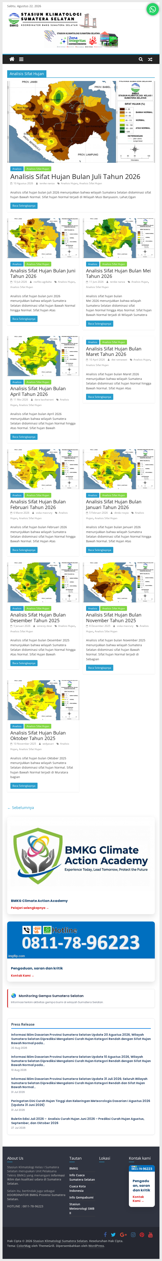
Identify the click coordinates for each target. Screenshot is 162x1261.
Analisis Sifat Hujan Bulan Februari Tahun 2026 (38, 504)
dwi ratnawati (119, 359)
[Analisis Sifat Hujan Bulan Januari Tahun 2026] (119, 469)
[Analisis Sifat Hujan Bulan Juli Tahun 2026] (81, 122)
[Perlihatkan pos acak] (150, 59)
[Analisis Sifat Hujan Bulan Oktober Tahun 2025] (43, 700)
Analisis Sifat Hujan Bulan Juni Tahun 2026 (43, 273)
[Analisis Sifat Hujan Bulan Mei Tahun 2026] (119, 238)
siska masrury (44, 512)
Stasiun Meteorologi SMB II (81, 1208)
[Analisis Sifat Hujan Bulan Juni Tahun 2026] (43, 238)
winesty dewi (45, 626)
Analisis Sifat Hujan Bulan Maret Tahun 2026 (114, 351)
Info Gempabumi (81, 1197)
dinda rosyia (121, 512)
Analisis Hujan (69, 183)
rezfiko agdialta (43, 282)
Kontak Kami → (22, 975)
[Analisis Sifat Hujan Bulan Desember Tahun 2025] (43, 582)
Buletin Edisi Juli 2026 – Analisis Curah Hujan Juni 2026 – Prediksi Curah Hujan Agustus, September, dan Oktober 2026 (77, 1121)
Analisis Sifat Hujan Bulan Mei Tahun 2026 (118, 273)
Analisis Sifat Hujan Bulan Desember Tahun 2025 (38, 617)
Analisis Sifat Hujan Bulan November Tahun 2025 (114, 617)
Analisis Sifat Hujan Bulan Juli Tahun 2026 (75, 176)
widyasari (48, 743)
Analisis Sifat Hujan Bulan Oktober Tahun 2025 (38, 735)
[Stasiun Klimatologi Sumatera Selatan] (12, 59)
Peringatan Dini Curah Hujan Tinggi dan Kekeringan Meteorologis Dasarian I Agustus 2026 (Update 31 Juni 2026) (80, 1103)
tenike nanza (47, 183)
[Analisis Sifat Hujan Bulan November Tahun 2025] (119, 582)
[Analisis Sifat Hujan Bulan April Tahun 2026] (43, 356)
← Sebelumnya (20, 807)
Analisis (17, 169)
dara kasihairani (44, 399)
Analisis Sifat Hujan (38, 169)
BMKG (73, 1168)
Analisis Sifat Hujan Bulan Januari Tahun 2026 (114, 504)
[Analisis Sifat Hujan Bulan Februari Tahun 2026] (43, 469)
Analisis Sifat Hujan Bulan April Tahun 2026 (38, 391)
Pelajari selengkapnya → (30, 908)
